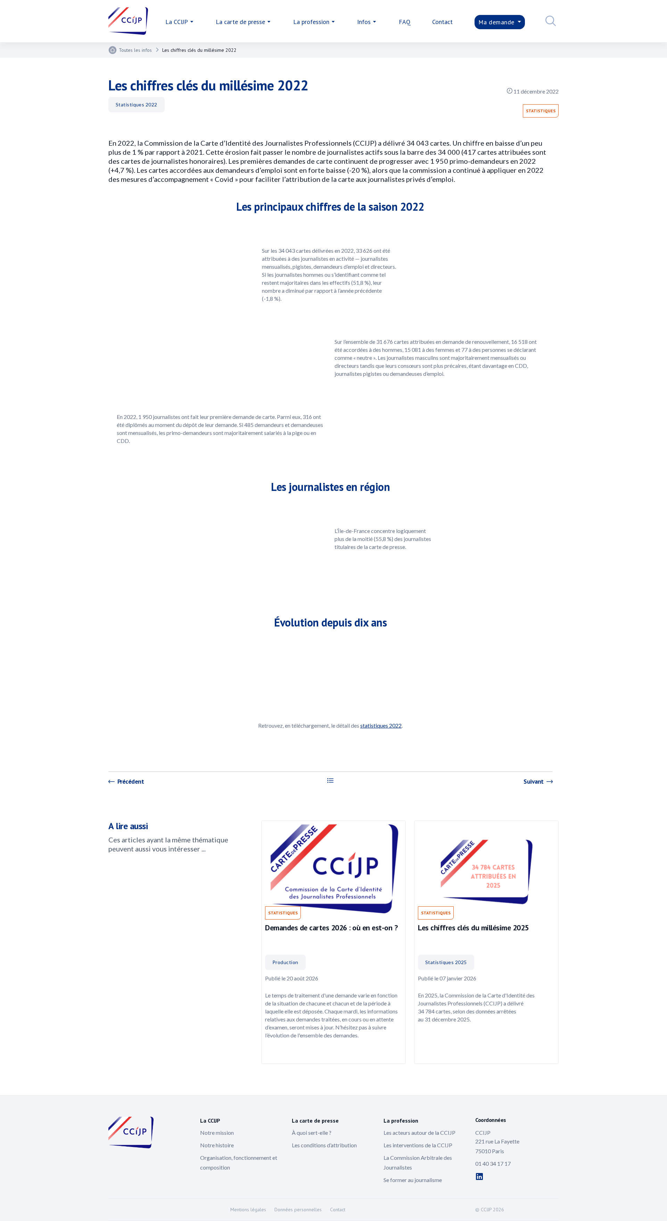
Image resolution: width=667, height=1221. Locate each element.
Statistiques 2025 (446, 962)
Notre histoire (217, 1145)
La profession (311, 22)
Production (285, 962)
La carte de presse (240, 22)
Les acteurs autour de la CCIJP (419, 1132)
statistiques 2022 (381, 725)
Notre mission (217, 1132)
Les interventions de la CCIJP (418, 1145)
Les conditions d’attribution (324, 1145)
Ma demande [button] (497, 22)
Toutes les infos (135, 50)
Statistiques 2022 (136, 104)
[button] (549, 22)
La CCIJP (176, 22)
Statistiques (540, 110)
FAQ (405, 22)
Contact (442, 22)
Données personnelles (298, 1209)
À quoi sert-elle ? (311, 1132)
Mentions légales (248, 1209)
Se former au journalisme (413, 1179)
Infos (364, 22)
